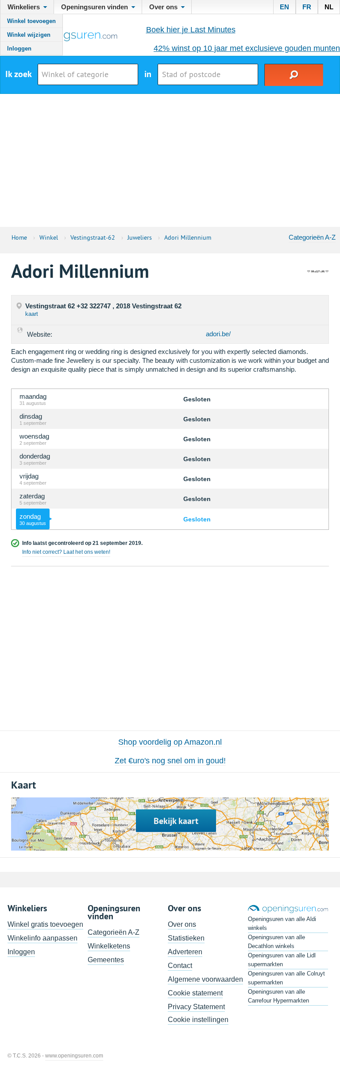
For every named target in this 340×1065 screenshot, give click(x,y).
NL (329, 7)
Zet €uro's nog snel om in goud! (170, 760)
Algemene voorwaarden (205, 979)
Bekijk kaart (176, 821)
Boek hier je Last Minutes (191, 29)
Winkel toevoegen (31, 21)
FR (306, 7)
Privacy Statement (196, 1007)
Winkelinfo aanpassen (42, 938)
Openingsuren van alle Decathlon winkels (276, 941)
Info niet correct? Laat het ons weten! (66, 552)
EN (284, 7)
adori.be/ (218, 334)
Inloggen (19, 48)
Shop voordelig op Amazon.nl (170, 742)
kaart (31, 314)
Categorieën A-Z (312, 237)
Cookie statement (195, 993)
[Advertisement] (170, 160)
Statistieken (186, 938)
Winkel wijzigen (28, 34)
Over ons (182, 924)
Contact (180, 965)
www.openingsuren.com (74, 1056)
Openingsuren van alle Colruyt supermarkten (286, 978)
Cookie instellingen (198, 1019)
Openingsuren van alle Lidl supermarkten (282, 960)
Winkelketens (109, 946)
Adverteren (185, 952)
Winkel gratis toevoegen (45, 924)
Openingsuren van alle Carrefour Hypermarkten (278, 996)
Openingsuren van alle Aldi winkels (282, 923)
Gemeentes (106, 960)
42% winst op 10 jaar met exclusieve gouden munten (247, 48)
